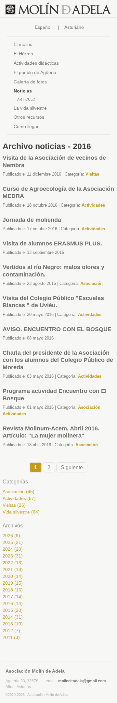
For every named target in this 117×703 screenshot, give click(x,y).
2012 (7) (11, 630)
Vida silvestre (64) (21, 511)
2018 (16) (13, 589)
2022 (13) (13, 562)
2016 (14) (13, 603)
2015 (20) (13, 610)
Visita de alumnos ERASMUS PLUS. (52, 243)
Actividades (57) (19, 498)
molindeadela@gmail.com (82, 681)
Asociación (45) (18, 491)
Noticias (23, 90)
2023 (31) (13, 555)
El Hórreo (23, 53)
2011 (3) (11, 637)
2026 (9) (11, 535)
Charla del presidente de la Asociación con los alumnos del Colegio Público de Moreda (58, 360)
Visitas (92, 174)
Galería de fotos (30, 81)
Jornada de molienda (32, 220)
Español (43, 27)
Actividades (93, 205)
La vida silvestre (30, 108)
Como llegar (26, 126)
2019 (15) (13, 583)
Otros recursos (29, 117)
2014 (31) (13, 617)
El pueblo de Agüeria (35, 72)
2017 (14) (13, 596)
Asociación (91, 283)
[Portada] (58, 8)
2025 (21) (13, 542)
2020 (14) (13, 576)
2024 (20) (13, 549)
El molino (23, 44)
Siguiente (72, 467)
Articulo (26, 99)
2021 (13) (13, 569)
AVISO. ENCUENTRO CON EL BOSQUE (57, 329)
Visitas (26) (14, 505)
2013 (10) (13, 623)
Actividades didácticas (36, 63)
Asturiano (74, 27)
